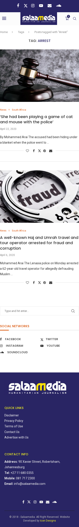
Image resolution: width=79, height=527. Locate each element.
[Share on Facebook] (34, 151)
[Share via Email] (51, 151)
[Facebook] (18, 5)
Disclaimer (11, 415)
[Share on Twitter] (39, 151)
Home (4, 32)
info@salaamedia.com (29, 483)
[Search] (74, 18)
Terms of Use (13, 426)
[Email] (50, 5)
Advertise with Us (16, 437)
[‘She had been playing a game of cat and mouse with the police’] (39, 75)
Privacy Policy (13, 421)
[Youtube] (41, 5)
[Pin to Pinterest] (45, 151)
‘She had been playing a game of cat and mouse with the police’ (36, 119)
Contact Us (12, 432)
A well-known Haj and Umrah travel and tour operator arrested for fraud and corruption (39, 243)
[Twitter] (26, 5)
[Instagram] (33, 5)
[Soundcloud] (59, 5)
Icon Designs (48, 520)
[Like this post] (28, 151)
